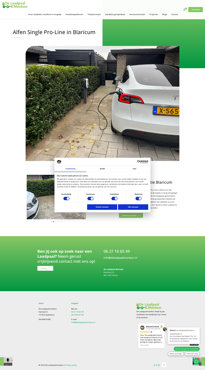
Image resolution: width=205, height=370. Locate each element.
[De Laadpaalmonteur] (15, 5)
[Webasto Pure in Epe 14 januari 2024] (6, 361)
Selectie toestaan (102, 207)
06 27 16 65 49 (117, 251)
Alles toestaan (133, 207)
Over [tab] (134, 169)
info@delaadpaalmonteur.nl (120, 257)
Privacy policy (71, 365)
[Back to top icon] (164, 365)
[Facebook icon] (156, 365)
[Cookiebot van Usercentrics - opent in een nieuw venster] (139, 161)
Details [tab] (102, 169)
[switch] (90, 198)
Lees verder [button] (144, 345)
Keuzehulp (196, 10)
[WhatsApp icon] (154, 365)
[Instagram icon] (159, 365)
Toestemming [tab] (70, 169)
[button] (29, 197)
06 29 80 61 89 (77, 315)
